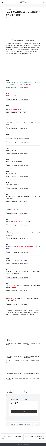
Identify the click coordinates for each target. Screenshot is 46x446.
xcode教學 (36, 424)
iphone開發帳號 (28, 424)
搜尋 (44, 2)
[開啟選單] (2, 2)
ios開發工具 (21, 424)
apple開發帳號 (13, 424)
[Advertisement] (23, 27)
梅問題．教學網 (23, 2)
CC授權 (15, 399)
